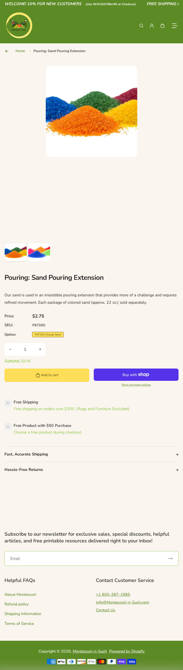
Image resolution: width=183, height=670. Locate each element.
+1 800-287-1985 (113, 594)
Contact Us (105, 610)
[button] (15, 254)
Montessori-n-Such (90, 651)
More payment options (136, 385)
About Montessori (20, 594)
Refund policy (16, 604)
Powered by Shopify (127, 651)
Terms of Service (19, 623)
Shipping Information (22, 613)
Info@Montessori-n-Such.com (122, 602)
